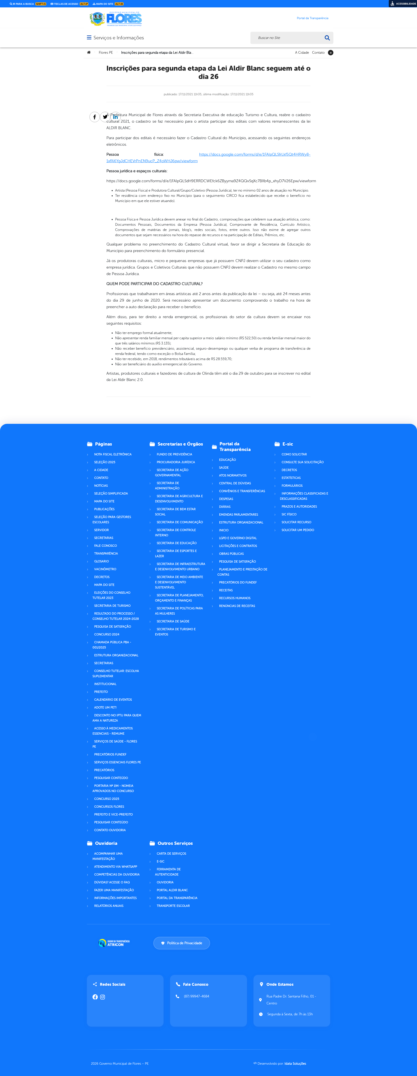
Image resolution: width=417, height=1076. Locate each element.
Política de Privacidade (184, 943)
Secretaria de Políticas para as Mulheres (179, 611)
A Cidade (302, 52)
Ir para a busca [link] (29, 4)
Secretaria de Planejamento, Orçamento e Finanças (179, 598)
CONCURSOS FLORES (109, 806)
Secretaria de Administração (167, 485)
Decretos (101, 577)
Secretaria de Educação (177, 543)
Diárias (224, 506)
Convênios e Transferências (242, 491)
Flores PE (106, 53)
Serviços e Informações (119, 37)
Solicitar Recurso (296, 522)
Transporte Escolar (173, 905)
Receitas (226, 590)
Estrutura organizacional (116, 655)
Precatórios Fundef (110, 754)
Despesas (226, 499)
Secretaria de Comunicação (180, 522)
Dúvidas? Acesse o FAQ (112, 882)
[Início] (89, 52)
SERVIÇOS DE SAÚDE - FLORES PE (115, 744)
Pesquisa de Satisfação (112, 626)
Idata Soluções (295, 1064)
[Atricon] (115, 943)
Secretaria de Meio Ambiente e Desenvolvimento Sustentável (179, 582)
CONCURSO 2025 (106, 798)
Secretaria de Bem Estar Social (175, 512)
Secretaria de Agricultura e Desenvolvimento (179, 499)
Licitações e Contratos (238, 546)
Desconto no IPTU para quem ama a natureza (117, 718)
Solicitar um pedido (298, 530)
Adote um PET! (105, 707)
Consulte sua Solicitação (303, 462)
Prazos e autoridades (299, 506)
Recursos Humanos (234, 598)
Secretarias (103, 538)
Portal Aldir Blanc (172, 890)
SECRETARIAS (103, 663)
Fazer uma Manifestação (114, 890)
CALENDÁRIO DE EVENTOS (113, 699)
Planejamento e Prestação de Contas (242, 572)
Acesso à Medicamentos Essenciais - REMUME (113, 731)
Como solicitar (294, 454)
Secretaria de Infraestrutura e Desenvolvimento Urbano (180, 566)
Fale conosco (105, 545)
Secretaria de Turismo (112, 605)
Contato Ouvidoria (110, 830)
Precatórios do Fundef (238, 582)
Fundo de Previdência (174, 454)
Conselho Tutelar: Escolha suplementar (116, 673)
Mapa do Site (104, 501)
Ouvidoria (165, 882)
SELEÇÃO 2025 (104, 462)
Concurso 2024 (106, 634)
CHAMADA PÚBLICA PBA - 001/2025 (112, 645)
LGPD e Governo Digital (238, 538)
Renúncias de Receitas (237, 606)
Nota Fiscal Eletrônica (113, 454)
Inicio (223, 530)
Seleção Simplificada (111, 493)
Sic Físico (289, 514)
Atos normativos (233, 475)
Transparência (106, 553)
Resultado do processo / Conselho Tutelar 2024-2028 (116, 616)
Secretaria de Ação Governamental (171, 472)
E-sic (160, 861)
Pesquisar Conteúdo (111, 778)
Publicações (104, 509)
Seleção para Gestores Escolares (112, 519)
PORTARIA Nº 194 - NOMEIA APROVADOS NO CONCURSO (113, 788)
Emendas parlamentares (238, 514)
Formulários (292, 485)
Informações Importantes (115, 898)
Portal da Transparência (177, 898)
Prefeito (101, 691)
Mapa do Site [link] (109, 4)
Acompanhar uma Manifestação (108, 856)
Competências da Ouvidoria (117, 874)
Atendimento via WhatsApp (115, 866)
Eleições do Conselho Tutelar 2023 (111, 595)
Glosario (101, 561)
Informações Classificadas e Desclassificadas (304, 496)
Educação (227, 459)
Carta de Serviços (171, 853)
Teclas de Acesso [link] (70, 4)
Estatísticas (291, 478)
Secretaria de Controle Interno (175, 532)
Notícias (101, 485)
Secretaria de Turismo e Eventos (175, 632)
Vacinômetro (105, 569)
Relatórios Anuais (108, 905)
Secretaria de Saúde (173, 621)
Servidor (101, 530)
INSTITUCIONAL (105, 684)
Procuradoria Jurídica (176, 462)
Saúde (224, 467)
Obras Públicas (231, 553)
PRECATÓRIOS (104, 770)
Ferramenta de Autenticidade (168, 872)
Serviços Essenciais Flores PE (117, 762)
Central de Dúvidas (235, 483)
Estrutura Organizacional (241, 522)
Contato (318, 52)
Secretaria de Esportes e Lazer (176, 553)
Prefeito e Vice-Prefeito (113, 814)
